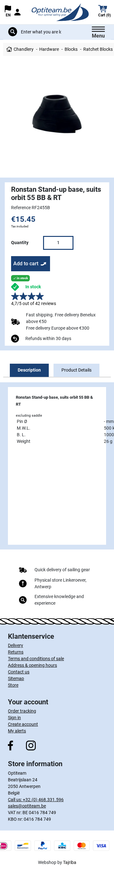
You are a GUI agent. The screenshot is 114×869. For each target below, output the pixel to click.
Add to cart (25, 264)
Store (13, 685)
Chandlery (24, 49)
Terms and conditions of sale (36, 658)
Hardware (49, 49)
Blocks (71, 49)
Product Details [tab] (76, 370)
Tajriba (69, 862)
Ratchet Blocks (98, 49)
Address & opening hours (32, 665)
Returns (15, 652)
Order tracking (22, 710)
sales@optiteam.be (27, 805)
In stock (33, 286)
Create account (23, 724)
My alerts (17, 730)
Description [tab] (29, 370)
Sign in (14, 717)
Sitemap (16, 678)
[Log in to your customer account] (17, 12)
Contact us (18, 671)
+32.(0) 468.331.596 (43, 799)
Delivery (15, 645)
